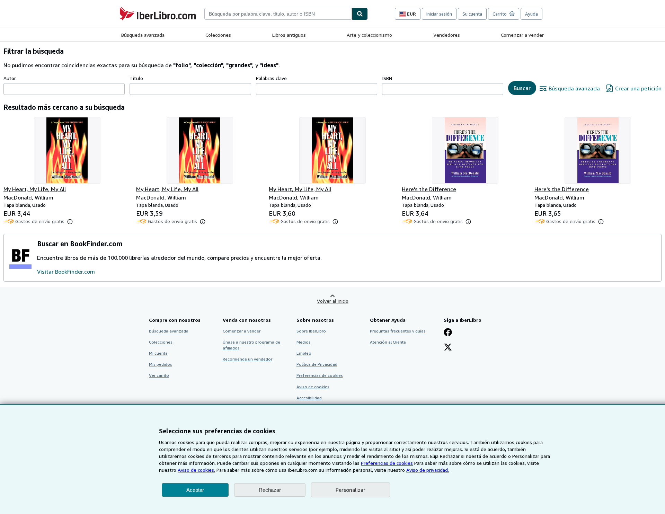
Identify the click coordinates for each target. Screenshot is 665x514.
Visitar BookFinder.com (66, 271)
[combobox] (278, 14)
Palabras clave (271, 78)
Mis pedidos (160, 364)
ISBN (387, 78)
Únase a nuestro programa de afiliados (251, 345)
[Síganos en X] (448, 347)
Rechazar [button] (270, 490)
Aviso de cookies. (196, 470)
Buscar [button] (522, 88)
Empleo (303, 353)
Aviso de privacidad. (427, 470)
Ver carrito (159, 375)
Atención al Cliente (388, 342)
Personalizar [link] (350, 490)
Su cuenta (472, 14)
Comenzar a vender (522, 35)
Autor (9, 78)
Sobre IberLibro (311, 331)
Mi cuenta (158, 353)
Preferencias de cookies (387, 463)
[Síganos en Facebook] (448, 332)
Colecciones (218, 35)
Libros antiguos (289, 35)
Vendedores (446, 35)
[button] (70, 221)
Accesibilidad (309, 397)
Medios (303, 342)
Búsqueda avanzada (143, 35)
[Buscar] (359, 14)
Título (136, 78)
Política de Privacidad (316, 364)
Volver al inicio (332, 301)
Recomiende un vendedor (247, 359)
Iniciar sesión (439, 14)
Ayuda (531, 14)
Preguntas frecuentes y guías (398, 331)
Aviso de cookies (312, 386)
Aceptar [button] (195, 490)
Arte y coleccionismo (369, 35)
